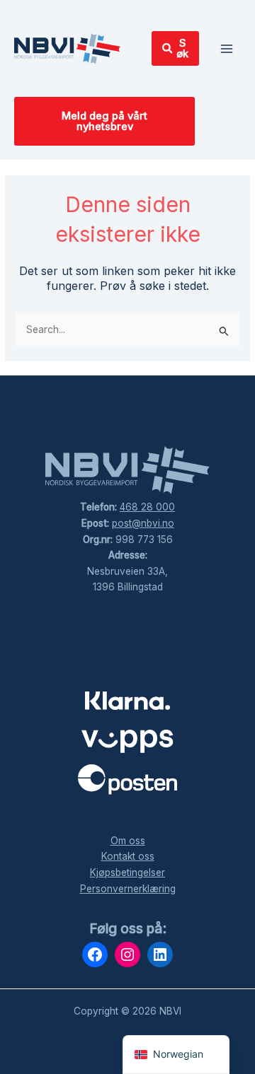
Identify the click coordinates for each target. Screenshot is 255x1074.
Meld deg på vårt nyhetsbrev (104, 121)
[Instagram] (127, 954)
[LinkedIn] (160, 954)
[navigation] (176, 1054)
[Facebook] (95, 954)
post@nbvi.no (143, 523)
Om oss (127, 840)
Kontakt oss (127, 856)
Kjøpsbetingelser (127, 872)
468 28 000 (147, 507)
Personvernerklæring (128, 888)
